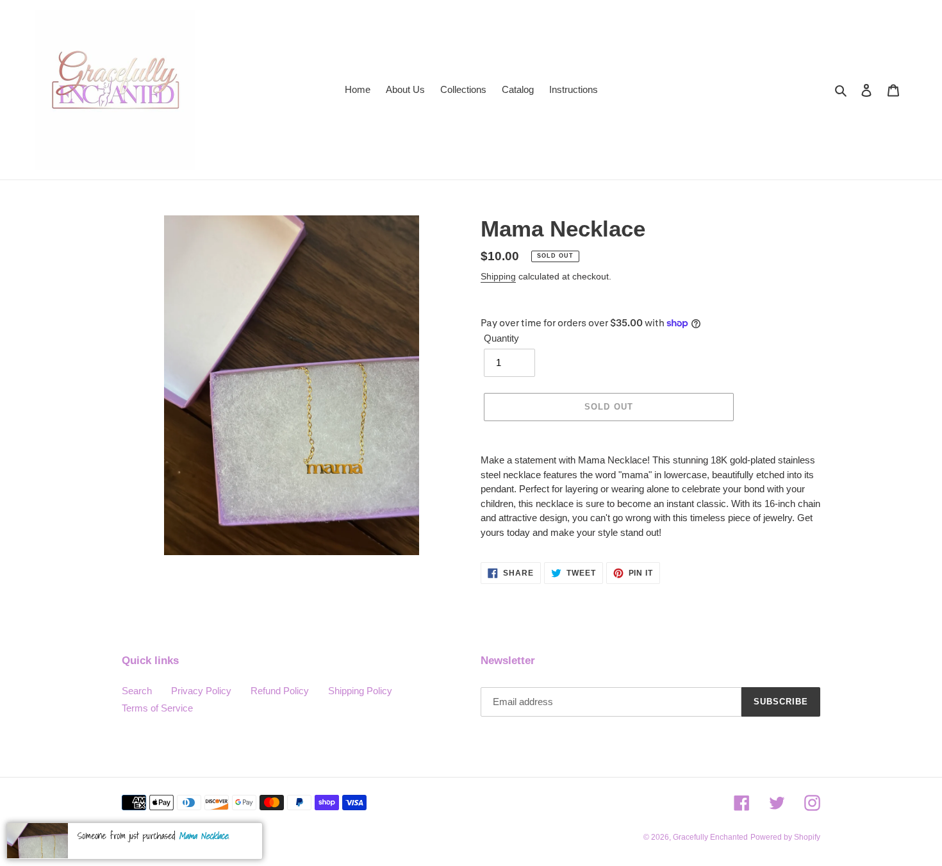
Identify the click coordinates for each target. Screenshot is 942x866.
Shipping (498, 276)
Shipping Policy (360, 690)
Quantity (501, 338)
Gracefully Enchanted (710, 837)
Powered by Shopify (785, 837)
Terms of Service (157, 708)
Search (137, 690)
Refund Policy (280, 690)
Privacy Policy (201, 690)
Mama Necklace (203, 836)
